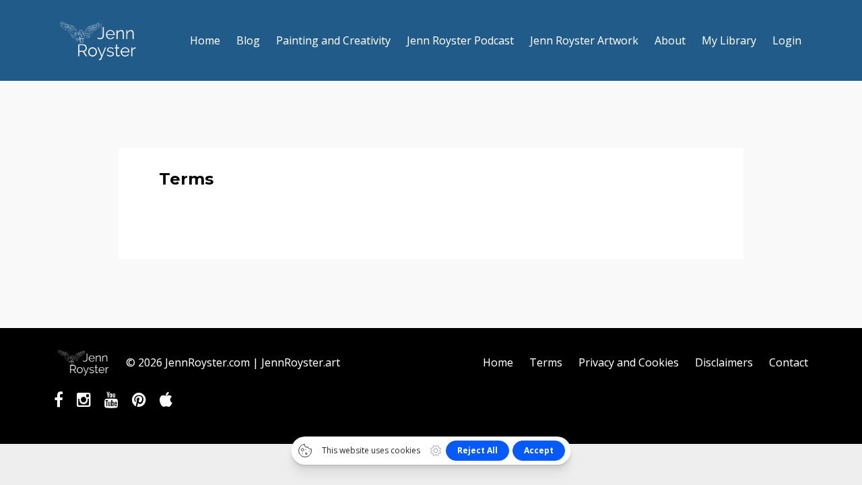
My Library (729, 40)
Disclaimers (724, 362)
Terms (545, 362)
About (670, 40)
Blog (248, 40)
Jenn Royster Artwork (584, 40)
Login (786, 40)
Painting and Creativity (333, 40)
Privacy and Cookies (628, 362)
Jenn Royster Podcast (460, 40)
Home (205, 40)
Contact (788, 362)
